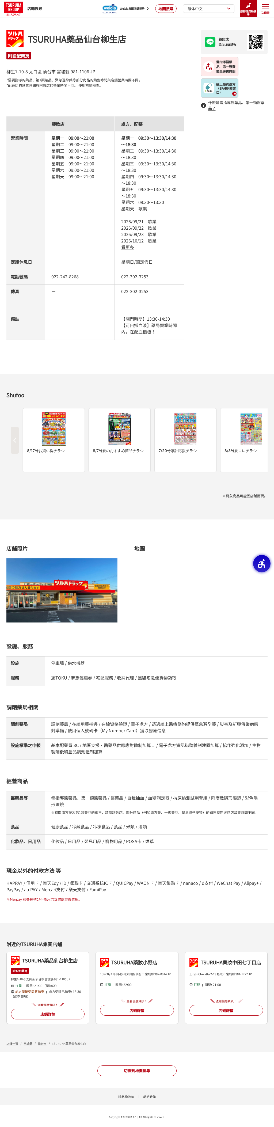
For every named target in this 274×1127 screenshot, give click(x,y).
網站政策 (149, 1096)
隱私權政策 (126, 1096)
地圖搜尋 (165, 8)
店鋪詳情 (47, 1014)
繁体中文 (195, 8)
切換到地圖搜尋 (137, 1070)
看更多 (127, 247)
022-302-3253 (135, 276)
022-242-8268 (65, 276)
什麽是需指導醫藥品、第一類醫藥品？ (236, 105)
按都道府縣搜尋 (248, 12)
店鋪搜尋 (34, 8)
